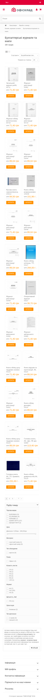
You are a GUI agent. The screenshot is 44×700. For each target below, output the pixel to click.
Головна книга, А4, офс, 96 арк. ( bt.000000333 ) (30, 441)
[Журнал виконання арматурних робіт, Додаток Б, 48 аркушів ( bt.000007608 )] (13, 323)
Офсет (12, 561)
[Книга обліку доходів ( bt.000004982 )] (31, 394)
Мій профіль (10, 669)
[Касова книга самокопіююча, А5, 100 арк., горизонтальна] (13, 181)
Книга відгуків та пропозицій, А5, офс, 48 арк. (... (30, 370)
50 (11, 574)
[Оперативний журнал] (31, 288)
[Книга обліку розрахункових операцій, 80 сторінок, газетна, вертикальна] (31, 181)
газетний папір (15, 542)
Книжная (13, 609)
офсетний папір (16, 544)
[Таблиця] (9, 52)
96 (11, 578)
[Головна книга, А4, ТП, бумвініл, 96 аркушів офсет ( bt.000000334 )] (13, 466)
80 (11, 576)
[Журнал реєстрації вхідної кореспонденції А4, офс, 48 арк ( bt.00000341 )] (31, 217)
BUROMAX (14, 514)
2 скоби (13, 618)
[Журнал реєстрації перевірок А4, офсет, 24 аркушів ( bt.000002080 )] (13, 288)
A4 (11, 588)
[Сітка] (7, 52)
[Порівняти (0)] (40, 3)
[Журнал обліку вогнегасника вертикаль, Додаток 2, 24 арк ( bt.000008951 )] (13, 110)
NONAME (13, 518)
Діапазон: (9, 531)
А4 (12, 590)
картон (12, 553)
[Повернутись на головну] (5, 25)
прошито (13, 620)
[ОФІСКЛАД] (22, 9)
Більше (35, 648)
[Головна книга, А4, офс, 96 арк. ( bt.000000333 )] (31, 430)
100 (11, 580)
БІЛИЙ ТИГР (15, 521)
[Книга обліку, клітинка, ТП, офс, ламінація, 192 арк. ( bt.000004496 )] (31, 252)
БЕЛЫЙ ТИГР (15, 523)
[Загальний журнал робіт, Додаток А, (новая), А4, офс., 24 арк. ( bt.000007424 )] (13, 74)
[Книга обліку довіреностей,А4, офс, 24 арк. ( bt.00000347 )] (31, 466)
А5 (11, 592)
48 (11, 572)
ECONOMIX (14, 516)
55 (11, 601)
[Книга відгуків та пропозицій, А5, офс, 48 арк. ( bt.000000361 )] (31, 359)
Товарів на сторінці (24, 60)
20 (11, 569)
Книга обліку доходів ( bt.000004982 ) (30, 405)
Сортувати (15, 55)
